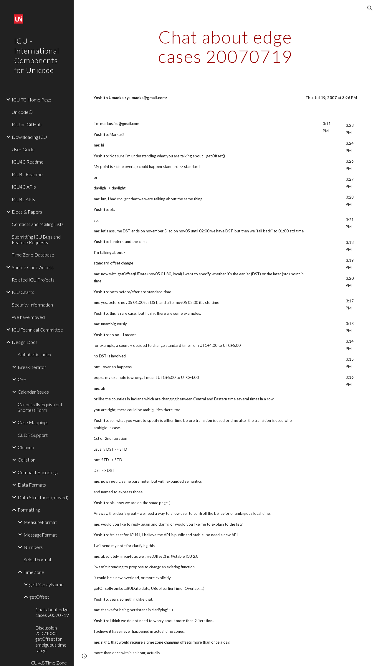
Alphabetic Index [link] (34, 354)
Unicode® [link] (22, 112)
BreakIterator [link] (32, 367)
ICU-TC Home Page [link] (31, 99)
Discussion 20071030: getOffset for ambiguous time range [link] (51, 639)
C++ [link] (22, 379)
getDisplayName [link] (46, 584)
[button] (370, 8)
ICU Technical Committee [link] (37, 329)
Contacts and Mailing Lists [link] (38, 224)
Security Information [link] (32, 304)
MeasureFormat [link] (40, 522)
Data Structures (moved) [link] (43, 497)
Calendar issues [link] (33, 391)
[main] (225, 46)
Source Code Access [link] (33, 267)
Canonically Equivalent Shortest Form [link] (40, 407)
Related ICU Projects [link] (33, 279)
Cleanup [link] (26, 447)
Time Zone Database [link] (33, 254)
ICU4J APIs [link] (23, 199)
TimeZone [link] (34, 572)
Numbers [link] (33, 547)
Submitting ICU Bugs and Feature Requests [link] (36, 239)
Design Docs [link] (24, 342)
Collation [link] (26, 459)
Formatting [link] (29, 509)
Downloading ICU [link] (29, 137)
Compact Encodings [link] (38, 472)
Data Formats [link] (32, 484)
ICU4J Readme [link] (27, 174)
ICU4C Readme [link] (28, 161)
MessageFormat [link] (40, 534)
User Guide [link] (23, 149)
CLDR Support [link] (33, 435)
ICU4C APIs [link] (24, 186)
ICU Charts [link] (23, 292)
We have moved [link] (28, 317)
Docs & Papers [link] (27, 211)
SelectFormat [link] (38, 559)
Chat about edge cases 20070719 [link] (52, 612)
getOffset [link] (39, 597)
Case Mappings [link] (33, 422)
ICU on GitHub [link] (27, 124)
